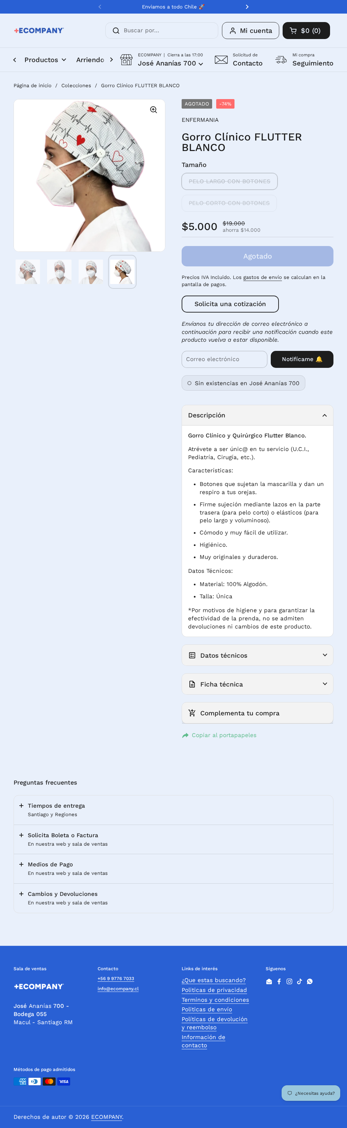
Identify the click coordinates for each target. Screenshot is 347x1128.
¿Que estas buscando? (214, 980)
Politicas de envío (207, 1009)
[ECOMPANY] (39, 30)
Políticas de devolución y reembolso (215, 1023)
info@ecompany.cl (118, 988)
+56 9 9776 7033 (116, 978)
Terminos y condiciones (215, 999)
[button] (161, 60)
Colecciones (76, 85)
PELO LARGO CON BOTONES (229, 181)
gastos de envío (262, 277)
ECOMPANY (106, 1116)
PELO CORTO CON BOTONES (229, 203)
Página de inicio (33, 85)
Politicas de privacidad (214, 989)
